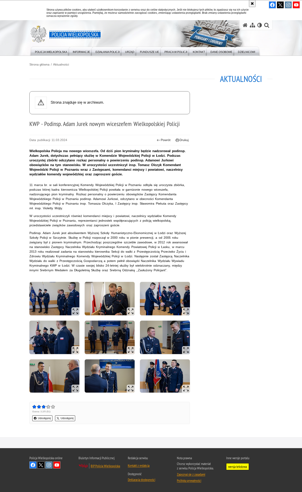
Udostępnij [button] (44, 418)
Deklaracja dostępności (141, 479)
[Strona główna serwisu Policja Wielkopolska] (245, 25)
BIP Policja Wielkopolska (105, 466)
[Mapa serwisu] (252, 25)
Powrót (165, 140)
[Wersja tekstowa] (259, 25)
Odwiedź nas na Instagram (48, 465)
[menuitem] (51, 51)
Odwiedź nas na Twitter (40, 465)
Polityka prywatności (189, 480)
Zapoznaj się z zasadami (191, 474)
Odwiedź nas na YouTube (56, 465)
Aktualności (61, 64)
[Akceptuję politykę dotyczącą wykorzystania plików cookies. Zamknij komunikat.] (252, 3)
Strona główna (39, 64)
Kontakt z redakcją (138, 465)
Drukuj (184, 140)
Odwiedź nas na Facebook (32, 465)
